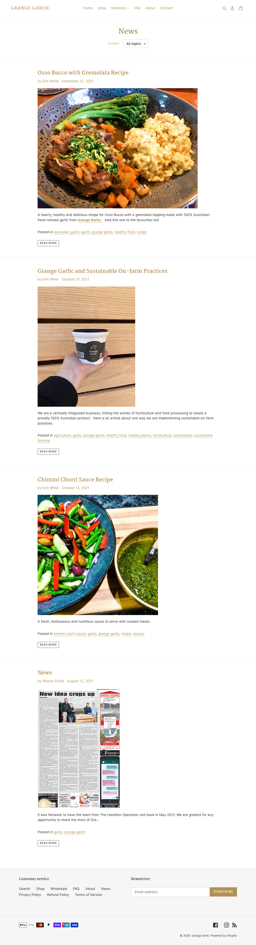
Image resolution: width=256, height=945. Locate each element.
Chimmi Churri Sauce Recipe (75, 480)
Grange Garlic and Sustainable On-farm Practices (103, 271)
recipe (142, 232)
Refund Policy (58, 895)
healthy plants (139, 435)
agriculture (62, 435)
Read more (48, 243)
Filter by (113, 43)
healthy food (125, 232)
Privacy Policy (30, 895)
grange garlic (102, 232)
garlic (85, 232)
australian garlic (66, 232)
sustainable (182, 435)
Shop (40, 889)
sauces (138, 634)
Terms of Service (88, 895)
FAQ (76, 889)
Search (24, 889)
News (45, 673)
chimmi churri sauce (70, 634)
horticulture (162, 435)
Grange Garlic (30, 8)
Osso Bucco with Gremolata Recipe (83, 73)
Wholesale (58, 889)
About (90, 889)
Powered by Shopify (223, 935)
